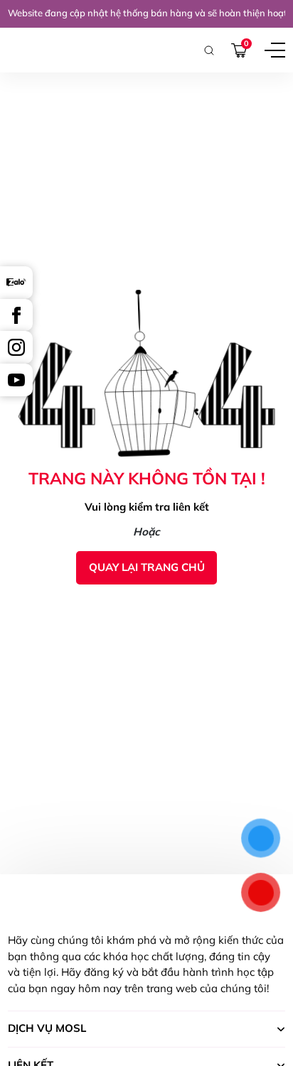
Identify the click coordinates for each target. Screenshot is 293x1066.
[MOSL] (33, 50)
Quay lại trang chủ (147, 567)
